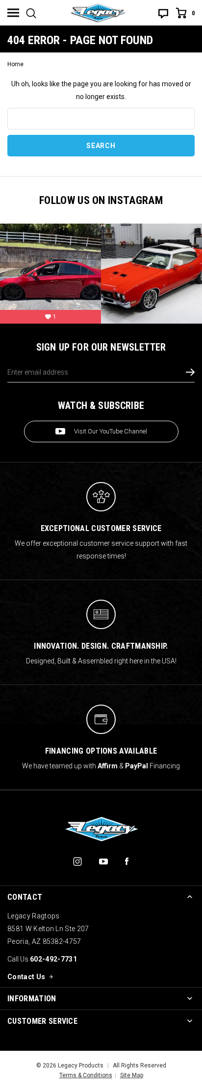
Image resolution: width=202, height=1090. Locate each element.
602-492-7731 (53, 959)
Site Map (131, 1075)
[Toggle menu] (13, 13)
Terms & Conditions (85, 1075)
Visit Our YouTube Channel (110, 431)
